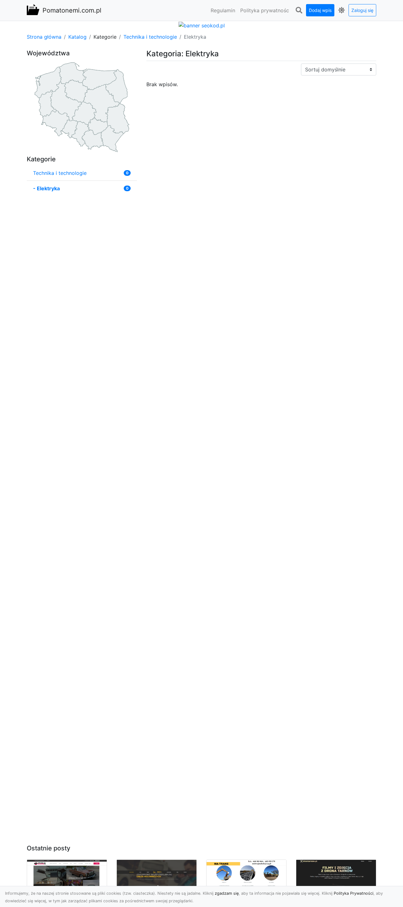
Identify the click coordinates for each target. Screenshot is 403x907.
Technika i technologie (150, 37)
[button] (299, 10)
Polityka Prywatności (353, 893)
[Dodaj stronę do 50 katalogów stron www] (202, 25)
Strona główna (44, 37)
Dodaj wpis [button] (320, 10)
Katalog (77, 37)
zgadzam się (227, 893)
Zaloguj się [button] (362, 10)
